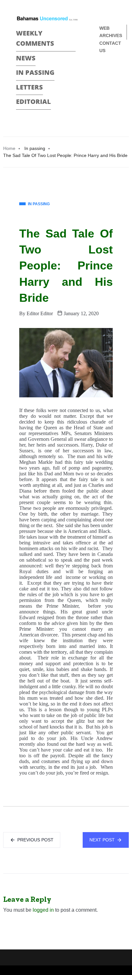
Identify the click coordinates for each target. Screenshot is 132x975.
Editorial (33, 101)
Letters (29, 87)
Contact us (110, 47)
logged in (43, 910)
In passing (35, 72)
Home (9, 148)
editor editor (40, 313)
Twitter (102, 83)
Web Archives (110, 32)
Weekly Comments (35, 38)
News (26, 58)
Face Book (102, 71)
